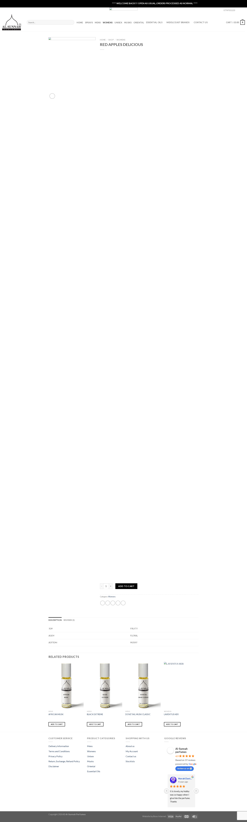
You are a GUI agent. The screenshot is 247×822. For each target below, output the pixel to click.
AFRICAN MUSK (55, 714)
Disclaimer (53, 766)
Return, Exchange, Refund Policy (64, 761)
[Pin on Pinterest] (118, 603)
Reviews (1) (69, 620)
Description (55, 620)
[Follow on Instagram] (241, 10)
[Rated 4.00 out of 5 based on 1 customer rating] (149, 53)
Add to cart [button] (57, 724)
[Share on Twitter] (107, 603)
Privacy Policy (55, 756)
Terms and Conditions (59, 751)
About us (130, 746)
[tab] (55, 620)
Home (80, 22)
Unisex (118, 22)
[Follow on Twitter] (243, 10)
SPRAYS (89, 22)
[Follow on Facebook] (238, 10)
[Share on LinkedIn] (123, 603)
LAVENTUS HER (171, 714)
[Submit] (71, 22)
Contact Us (201, 22)
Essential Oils (93, 771)
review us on (183, 768)
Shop (111, 40)
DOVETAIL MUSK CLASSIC (138, 714)
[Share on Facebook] (102, 603)
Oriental (139, 22)
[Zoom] (52, 96)
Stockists (130, 761)
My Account (132, 751)
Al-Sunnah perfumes (181, 750)
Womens (108, 22)
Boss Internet (159, 816)
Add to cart (126, 586)
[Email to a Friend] (112, 603)
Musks (128, 22)
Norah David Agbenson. (185, 778)
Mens (98, 22)
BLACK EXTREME (95, 714)
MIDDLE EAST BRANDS (178, 22)
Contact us (131, 756)
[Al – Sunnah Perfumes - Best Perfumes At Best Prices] (12, 22)
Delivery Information (58, 746)
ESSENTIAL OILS (154, 22)
